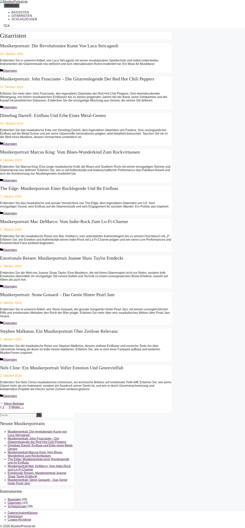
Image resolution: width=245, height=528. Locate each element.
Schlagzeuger (24, 19)
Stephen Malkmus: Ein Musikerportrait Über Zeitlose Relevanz (59, 331)
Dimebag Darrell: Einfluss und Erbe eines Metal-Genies (53, 115)
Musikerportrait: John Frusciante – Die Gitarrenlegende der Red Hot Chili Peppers (77, 78)
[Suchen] (39, 415)
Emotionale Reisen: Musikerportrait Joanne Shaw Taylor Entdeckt (61, 258)
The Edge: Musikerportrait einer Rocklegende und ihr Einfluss (59, 188)
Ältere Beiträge (14, 403)
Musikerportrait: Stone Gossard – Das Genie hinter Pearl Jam (57, 294)
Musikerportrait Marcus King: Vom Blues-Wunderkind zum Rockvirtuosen (70, 152)
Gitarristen (21, 15)
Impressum (15, 516)
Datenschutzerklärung (23, 512)
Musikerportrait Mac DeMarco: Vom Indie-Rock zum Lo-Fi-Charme (64, 221)
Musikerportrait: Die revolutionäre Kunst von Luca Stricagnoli (59, 45)
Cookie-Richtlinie (19, 519)
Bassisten (20, 12)
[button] (7, 26)
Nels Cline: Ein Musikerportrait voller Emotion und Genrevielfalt (61, 367)
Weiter (17, 407)
